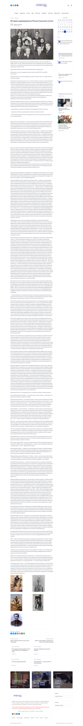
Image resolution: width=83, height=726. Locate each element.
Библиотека (26, 717)
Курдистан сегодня (18, 24)
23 (71, 29)
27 (64, 31)
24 (58, 31)
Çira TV (41, 717)
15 (69, 26)
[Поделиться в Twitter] (17, 633)
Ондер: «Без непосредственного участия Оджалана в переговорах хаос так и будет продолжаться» (65, 54)
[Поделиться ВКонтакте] (11, 633)
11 (60, 26)
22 (69, 29)
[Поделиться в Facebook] (13, 633)
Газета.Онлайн (20, 717)
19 (62, 29)
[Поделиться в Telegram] (15, 633)
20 (64, 29)
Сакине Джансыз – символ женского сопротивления (42, 662)
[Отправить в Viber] (22, 633)
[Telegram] (15, 5)
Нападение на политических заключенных (67, 93)
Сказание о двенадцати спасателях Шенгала (42, 649)
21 (67, 29)
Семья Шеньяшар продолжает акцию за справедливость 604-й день (41, 681)
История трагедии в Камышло (19, 661)
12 (62, 26)
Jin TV (37, 717)
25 (60, 31)
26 (62, 31)
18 (60, 29)
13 (64, 26)
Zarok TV (46, 717)
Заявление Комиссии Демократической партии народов (64, 109)
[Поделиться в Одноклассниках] (20, 633)
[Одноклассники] (13, 5)
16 (71, 26)
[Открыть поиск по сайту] (71, 5)
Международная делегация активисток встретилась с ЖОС (19, 681)
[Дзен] (17, 5)
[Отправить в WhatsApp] (24, 633)
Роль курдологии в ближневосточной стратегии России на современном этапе (21, 650)
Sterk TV (32, 717)
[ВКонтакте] (11, 5)
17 (58, 29)
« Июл (58, 37)
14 (67, 26)
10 (58, 26)
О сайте (13, 717)
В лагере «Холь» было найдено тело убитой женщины (61, 681)
